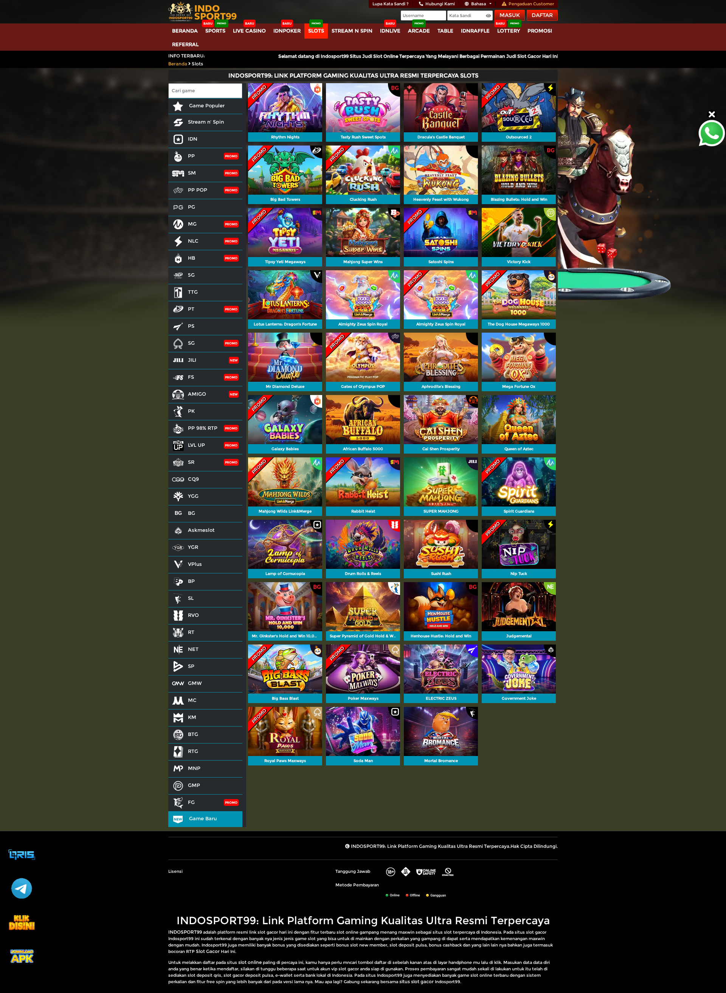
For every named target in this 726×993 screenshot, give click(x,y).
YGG (193, 496)
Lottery (508, 31)
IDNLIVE (390, 31)
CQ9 (193, 479)
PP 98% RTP (202, 428)
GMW (195, 683)
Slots (316, 31)
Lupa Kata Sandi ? (390, 3)
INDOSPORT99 (185, 932)
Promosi (539, 31)
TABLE (445, 31)
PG (191, 207)
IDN (192, 139)
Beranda (185, 31)
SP (191, 666)
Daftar (542, 15)
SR (191, 462)
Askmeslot (201, 530)
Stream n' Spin (206, 122)
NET (193, 649)
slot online (250, 962)
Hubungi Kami (440, 3)
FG (191, 802)
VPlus (195, 564)
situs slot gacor (416, 981)
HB (191, 258)
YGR (193, 547)
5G (191, 275)
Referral (185, 44)
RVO (193, 615)
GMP (194, 785)
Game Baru (202, 818)
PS (191, 326)
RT (191, 632)
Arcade (419, 31)
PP (191, 156)
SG (191, 343)
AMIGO (197, 394)
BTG (193, 734)
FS (191, 377)
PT (191, 309)
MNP (194, 768)
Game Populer (206, 105)
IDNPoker (287, 31)
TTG (193, 292)
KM (192, 717)
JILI (192, 360)
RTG (193, 751)
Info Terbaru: (186, 56)
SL (191, 598)
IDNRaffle (475, 31)
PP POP (197, 190)
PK (191, 411)
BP (191, 581)
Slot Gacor (208, 951)
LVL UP (196, 445)
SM (192, 173)
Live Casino (249, 31)
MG (192, 224)
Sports (215, 31)
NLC (193, 241)
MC (192, 700)
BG (191, 513)
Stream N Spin (352, 31)
